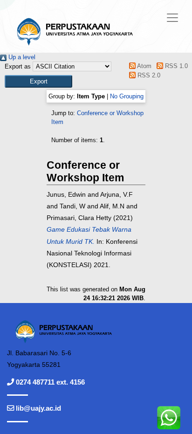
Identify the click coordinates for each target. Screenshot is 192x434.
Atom (143, 65)
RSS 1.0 (175, 65)
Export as (18, 66)
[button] (38, 81)
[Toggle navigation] (172, 18)
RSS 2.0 (148, 75)
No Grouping (127, 96)
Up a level (21, 57)
